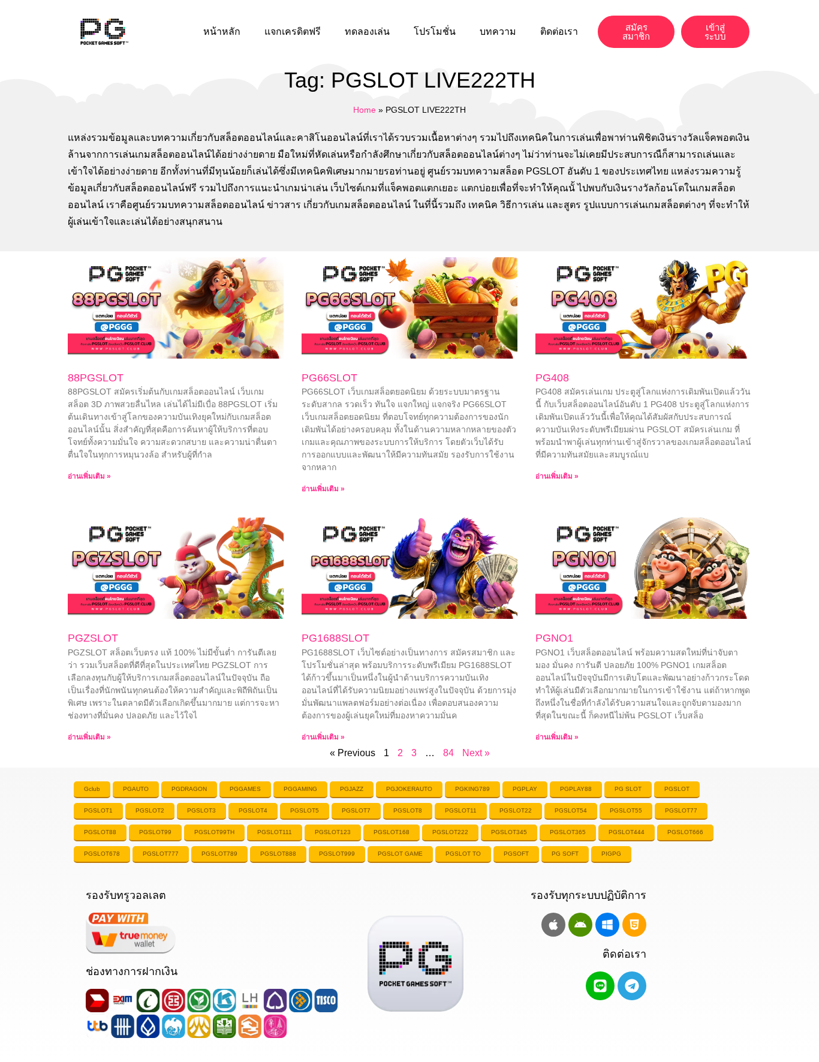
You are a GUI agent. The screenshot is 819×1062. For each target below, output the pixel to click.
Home (364, 110)
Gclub (92, 789)
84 (448, 753)
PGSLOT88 (100, 832)
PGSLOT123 (333, 832)
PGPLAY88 (576, 789)
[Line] (600, 985)
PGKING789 (472, 789)
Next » (476, 753)
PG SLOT (628, 789)
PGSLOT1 (98, 810)
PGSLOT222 (450, 832)
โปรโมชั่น (435, 31)
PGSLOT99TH (214, 832)
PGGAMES (245, 789)
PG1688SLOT (335, 638)
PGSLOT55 (626, 810)
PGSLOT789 (219, 853)
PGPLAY (525, 789)
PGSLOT (676, 789)
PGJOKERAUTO (409, 789)
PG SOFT (565, 853)
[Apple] (553, 925)
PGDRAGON (189, 789)
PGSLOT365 (568, 832)
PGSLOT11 (461, 810)
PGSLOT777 (161, 853)
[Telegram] (632, 985)
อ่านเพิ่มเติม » (89, 476)
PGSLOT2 (150, 810)
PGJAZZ (351, 789)
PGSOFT (516, 853)
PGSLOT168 (392, 832)
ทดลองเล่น (367, 31)
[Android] (580, 925)
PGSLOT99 (155, 832)
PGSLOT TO (463, 853)
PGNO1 (554, 638)
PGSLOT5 (304, 810)
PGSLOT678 (102, 853)
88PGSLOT (96, 378)
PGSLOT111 (274, 832)
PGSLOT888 (278, 853)
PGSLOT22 (515, 810)
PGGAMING (300, 789)
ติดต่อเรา (559, 31)
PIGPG (611, 853)
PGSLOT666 (685, 832)
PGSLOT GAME (400, 853)
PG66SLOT (329, 378)
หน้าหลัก (221, 31)
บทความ (498, 31)
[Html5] (634, 925)
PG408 (552, 378)
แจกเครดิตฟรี (292, 31)
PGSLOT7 (356, 810)
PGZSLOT (93, 638)
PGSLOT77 (681, 810)
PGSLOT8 (407, 810)
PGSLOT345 (509, 832)
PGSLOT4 (253, 810)
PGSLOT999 (337, 853)
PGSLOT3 (201, 810)
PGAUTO (136, 789)
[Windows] (607, 925)
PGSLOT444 (627, 832)
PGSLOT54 (571, 810)
